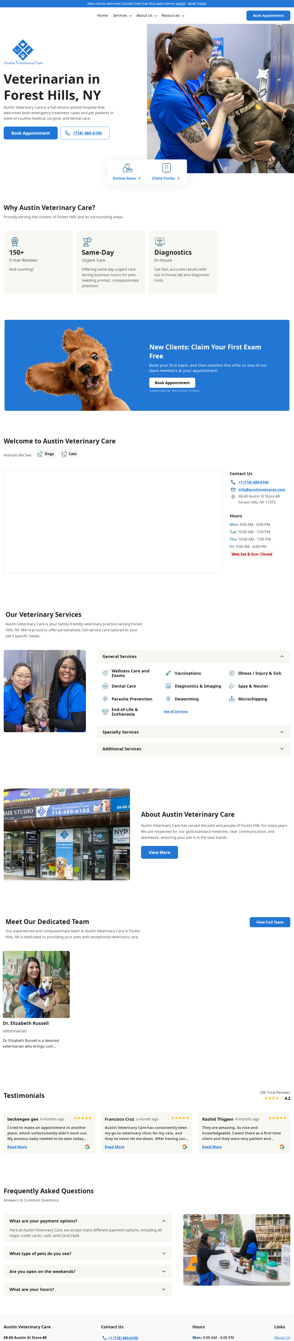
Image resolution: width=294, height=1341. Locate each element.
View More (159, 852)
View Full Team (270, 922)
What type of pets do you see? (40, 1253)
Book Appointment (268, 15)
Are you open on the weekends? (42, 1271)
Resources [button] (171, 15)
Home (102, 15)
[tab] (44, 728)
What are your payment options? (43, 1221)
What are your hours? (31, 1289)
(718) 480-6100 (88, 133)
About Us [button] (144, 15)
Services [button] (120, 15)
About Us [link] (282, 1337)
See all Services (176, 711)
